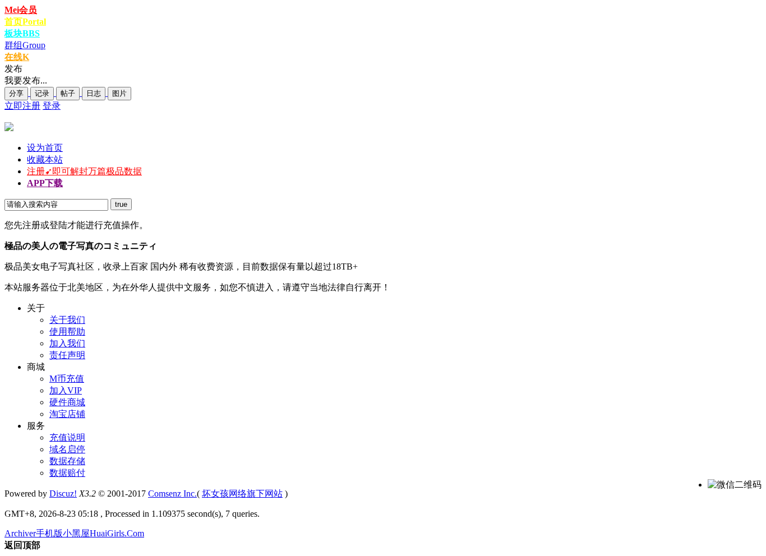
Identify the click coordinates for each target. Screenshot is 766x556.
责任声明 (67, 355)
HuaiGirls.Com (117, 533)
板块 (22, 33)
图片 (119, 93)
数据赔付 (67, 473)
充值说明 (67, 437)
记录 (42, 93)
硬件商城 (67, 402)
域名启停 (67, 449)
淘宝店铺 (67, 414)
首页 (25, 21)
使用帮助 (67, 331)
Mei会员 (20, 10)
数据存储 (67, 461)
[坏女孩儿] (8, 128)
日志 (93, 93)
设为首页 (45, 147)
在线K (16, 57)
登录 (52, 105)
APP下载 (45, 183)
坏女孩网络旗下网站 (242, 493)
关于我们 (67, 320)
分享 (16, 93)
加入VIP (65, 390)
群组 (24, 45)
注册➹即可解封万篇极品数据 (84, 171)
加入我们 (67, 343)
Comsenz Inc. (172, 493)
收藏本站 (45, 159)
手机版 (49, 533)
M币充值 (66, 378)
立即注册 (22, 105)
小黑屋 (76, 533)
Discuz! (63, 493)
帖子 (68, 93)
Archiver (20, 533)
